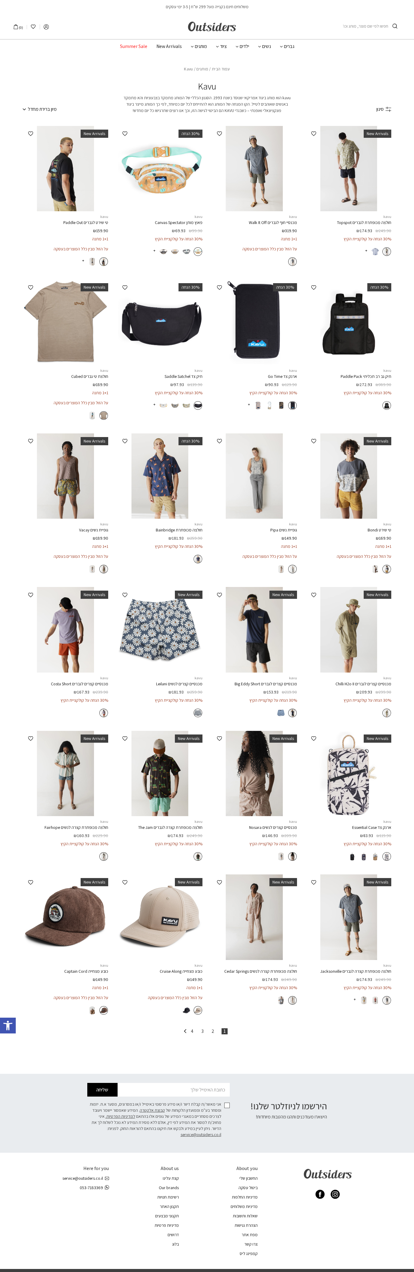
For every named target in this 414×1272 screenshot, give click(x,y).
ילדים (244, 46)
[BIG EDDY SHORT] (254, 630)
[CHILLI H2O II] (349, 630)
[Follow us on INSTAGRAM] (335, 1194)
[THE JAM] (160, 773)
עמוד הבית (221, 69)
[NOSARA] (254, 773)
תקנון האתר (169, 1206)
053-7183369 (91, 1187)
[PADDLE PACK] (349, 322)
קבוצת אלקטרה (152, 1110)
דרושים (173, 1234)
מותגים (201, 46)
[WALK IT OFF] (254, 169)
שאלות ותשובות (245, 1216)
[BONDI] (349, 476)
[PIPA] (254, 476)
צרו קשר (251, 1244)
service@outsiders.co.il (201, 1134)
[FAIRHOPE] (65, 773)
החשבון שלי (248, 1178)
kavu (387, 216)
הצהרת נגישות (246, 1225)
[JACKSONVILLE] (349, 917)
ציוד (223, 46)
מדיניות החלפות (245, 1197)
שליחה (102, 1090)
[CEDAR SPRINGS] (254, 917)
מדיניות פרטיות (167, 1225)
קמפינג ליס (249, 1253)
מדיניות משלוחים (244, 1206)
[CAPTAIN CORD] (65, 917)
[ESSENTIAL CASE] (349, 773)
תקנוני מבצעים (167, 1216)
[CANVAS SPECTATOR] (160, 169)
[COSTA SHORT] (65, 630)
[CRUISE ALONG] (160, 917)
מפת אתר (250, 1234)
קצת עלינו (171, 1178)
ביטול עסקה (248, 1187)
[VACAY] (65, 476)
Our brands (169, 1187)
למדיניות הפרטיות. (120, 1116)
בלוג (175, 1244)
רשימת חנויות (168, 1197)
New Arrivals (169, 46)
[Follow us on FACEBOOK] (320, 1194)
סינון (380, 109)
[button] (8, 1025)
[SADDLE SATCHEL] (160, 322)
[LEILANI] (160, 630)
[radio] (386, 251)
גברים (289, 46)
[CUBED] (65, 322)
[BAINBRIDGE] (160, 476)
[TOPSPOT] (349, 169)
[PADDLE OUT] (65, 169)
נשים (266, 46)
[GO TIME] (254, 322)
